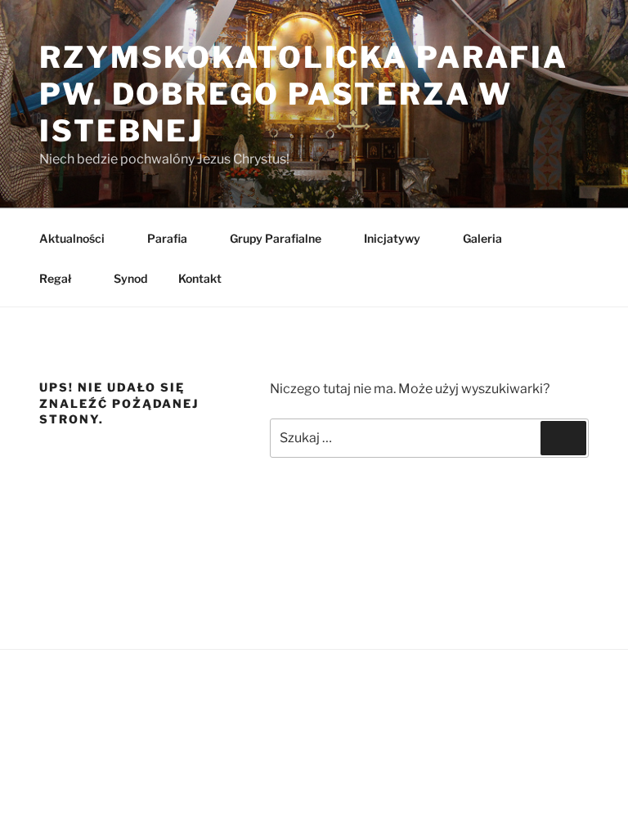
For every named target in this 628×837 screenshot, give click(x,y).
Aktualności (72, 238)
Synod (130, 278)
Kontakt (200, 278)
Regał (55, 278)
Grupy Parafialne (275, 238)
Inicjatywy (392, 238)
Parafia (167, 238)
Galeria (482, 238)
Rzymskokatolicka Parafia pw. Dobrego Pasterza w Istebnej (303, 94)
